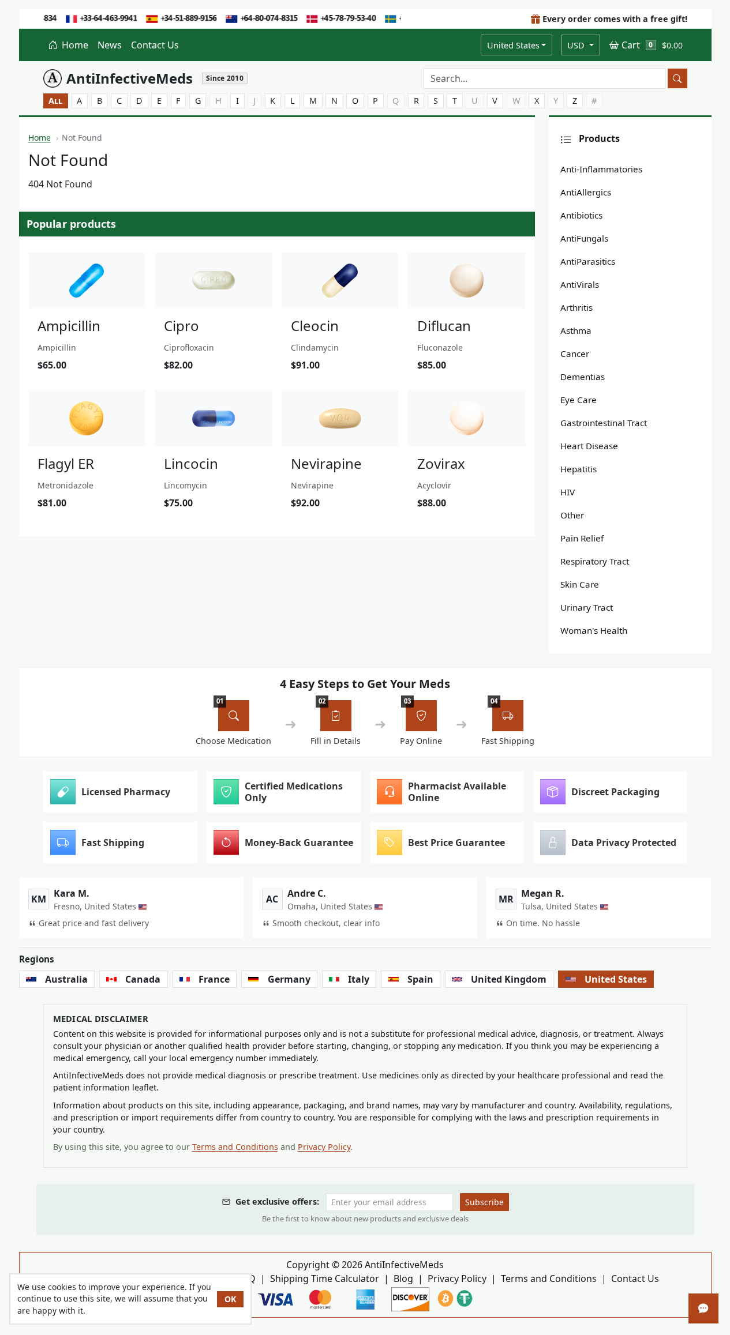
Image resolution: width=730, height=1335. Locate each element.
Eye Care (578, 399)
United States (513, 45)
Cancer (574, 353)
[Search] (677, 78)
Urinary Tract (586, 607)
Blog (403, 1278)
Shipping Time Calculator (324, 1278)
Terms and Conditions (235, 1146)
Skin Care (579, 584)
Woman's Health (593, 630)
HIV (567, 492)
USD (577, 45)
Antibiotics (581, 215)
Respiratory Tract (594, 561)
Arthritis (576, 307)
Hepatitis (578, 469)
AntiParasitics (587, 261)
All (55, 100)
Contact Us (155, 45)
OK (230, 1298)
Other (572, 515)
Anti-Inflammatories (601, 169)
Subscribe (484, 1202)
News (110, 45)
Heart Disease (589, 446)
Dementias (582, 376)
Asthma (576, 330)
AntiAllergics (585, 192)
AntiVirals (579, 284)
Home (73, 45)
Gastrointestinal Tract (603, 422)
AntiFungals (584, 238)
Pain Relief (582, 538)
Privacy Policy (324, 1146)
